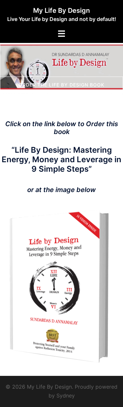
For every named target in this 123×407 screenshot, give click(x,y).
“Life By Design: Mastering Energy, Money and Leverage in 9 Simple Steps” (61, 159)
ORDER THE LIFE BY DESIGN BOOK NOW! (61, 88)
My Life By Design (61, 10)
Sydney (65, 395)
